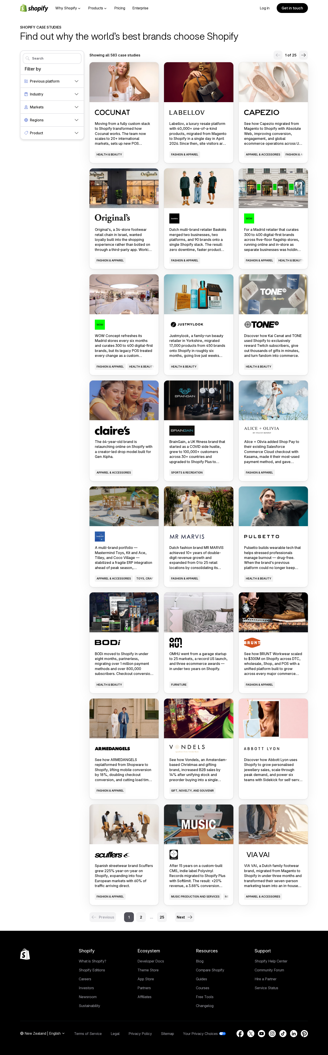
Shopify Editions (92, 970)
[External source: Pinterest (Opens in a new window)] (304, 1033)
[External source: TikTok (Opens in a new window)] (282, 1033)
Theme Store (148, 970)
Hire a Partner (265, 979)
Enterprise (140, 8)
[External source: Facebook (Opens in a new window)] (240, 1033)
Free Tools (205, 997)
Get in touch (292, 8)
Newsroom (88, 997)
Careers (85, 979)
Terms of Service (88, 1033)
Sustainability (89, 1005)
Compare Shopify (210, 970)
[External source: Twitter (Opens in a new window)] (250, 1033)
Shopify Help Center (271, 961)
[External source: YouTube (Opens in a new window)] (261, 1033)
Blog (199, 961)
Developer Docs (150, 961)
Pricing (119, 8)
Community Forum (269, 970)
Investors (86, 988)
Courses (202, 988)
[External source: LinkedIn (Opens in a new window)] (293, 1033)
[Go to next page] (303, 55)
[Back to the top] (25, 954)
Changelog (205, 1005)
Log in (265, 8)
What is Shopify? (92, 961)
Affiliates (144, 997)
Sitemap (167, 1033)
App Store (145, 979)
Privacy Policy (140, 1033)
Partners (144, 988)
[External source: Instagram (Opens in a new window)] (272, 1033)
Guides (201, 979)
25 (162, 917)
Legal (115, 1033)
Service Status (266, 988)
